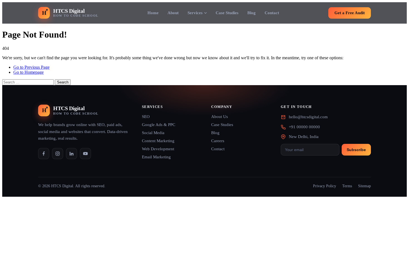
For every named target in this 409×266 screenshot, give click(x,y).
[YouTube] (85, 153)
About (173, 13)
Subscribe (356, 149)
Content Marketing (158, 141)
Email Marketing (156, 157)
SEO (146, 116)
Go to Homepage (28, 72)
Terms (347, 186)
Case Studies (227, 13)
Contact (272, 13)
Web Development (158, 149)
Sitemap (364, 186)
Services (195, 13)
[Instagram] (57, 153)
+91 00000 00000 (304, 127)
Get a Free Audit (349, 13)
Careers (217, 141)
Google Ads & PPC (158, 124)
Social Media (153, 132)
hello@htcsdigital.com (308, 117)
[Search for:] (28, 82)
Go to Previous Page (31, 67)
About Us (219, 116)
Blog (251, 13)
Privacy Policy (324, 186)
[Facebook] (43, 153)
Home (153, 13)
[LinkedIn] (71, 153)
